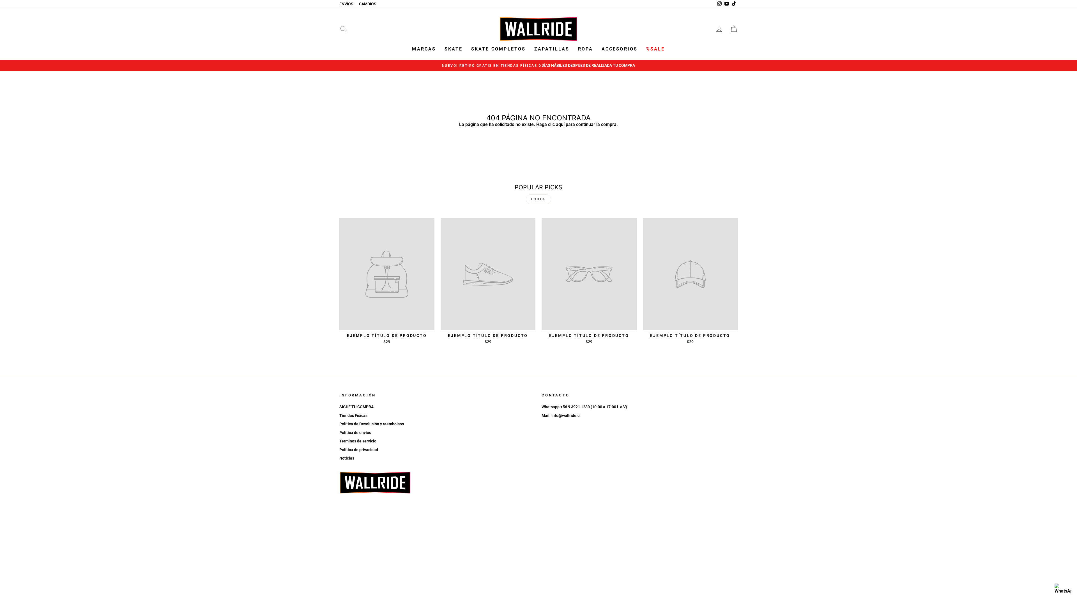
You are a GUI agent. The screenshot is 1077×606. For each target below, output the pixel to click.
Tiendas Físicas (353, 415)
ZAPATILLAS (552, 49)
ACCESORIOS (620, 49)
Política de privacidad (358, 449)
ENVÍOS (346, 4)
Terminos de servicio (357, 441)
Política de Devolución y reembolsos (371, 424)
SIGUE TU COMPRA (356, 407)
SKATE (454, 49)
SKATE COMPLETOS (498, 49)
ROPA (585, 49)
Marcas (424, 49)
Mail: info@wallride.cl (561, 415)
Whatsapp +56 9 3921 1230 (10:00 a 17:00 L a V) (584, 407)
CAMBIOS (367, 4)
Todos (538, 199)
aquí (560, 124)
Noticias (346, 458)
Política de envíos (355, 432)
